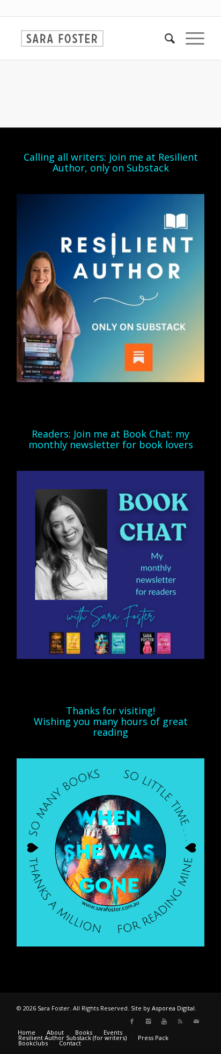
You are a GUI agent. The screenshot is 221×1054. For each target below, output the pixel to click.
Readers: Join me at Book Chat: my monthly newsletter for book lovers (110, 439)
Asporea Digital (173, 1008)
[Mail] (196, 1021)
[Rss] (180, 1021)
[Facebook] (132, 1021)
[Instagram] (148, 1021)
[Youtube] (164, 1021)
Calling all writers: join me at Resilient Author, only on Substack (111, 162)
